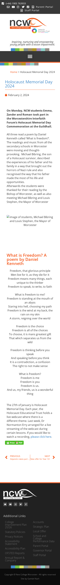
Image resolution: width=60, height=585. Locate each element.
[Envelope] (5, 504)
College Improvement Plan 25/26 (16, 525)
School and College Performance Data (43, 539)
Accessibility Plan (15, 548)
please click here (41, 437)
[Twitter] (20, 504)
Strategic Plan (41, 526)
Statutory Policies (15, 532)
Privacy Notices (14, 536)
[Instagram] (15, 504)
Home (13, 72)
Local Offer (39, 531)
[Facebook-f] (26, 504)
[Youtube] (10, 504)
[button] (30, 56)
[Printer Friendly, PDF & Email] (14, 442)
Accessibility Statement (12, 542)
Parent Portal (40, 546)
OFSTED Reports (14, 553)
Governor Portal (42, 550)
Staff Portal (39, 555)
